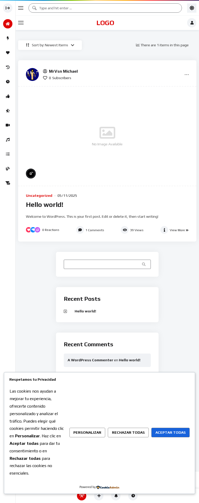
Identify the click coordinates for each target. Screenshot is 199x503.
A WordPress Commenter (90, 360)
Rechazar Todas (128, 432)
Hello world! (44, 204)
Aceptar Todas (170, 432)
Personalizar (87, 432)
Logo (105, 23)
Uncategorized (39, 195)
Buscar (144, 264)
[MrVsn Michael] (32, 74)
